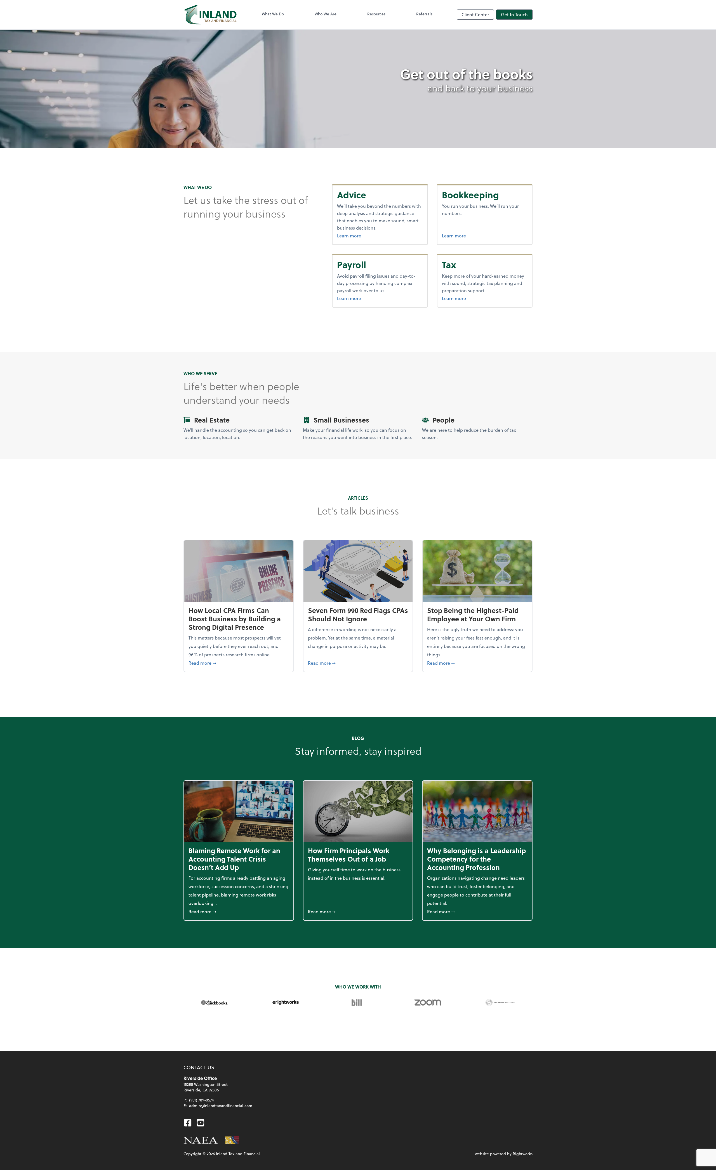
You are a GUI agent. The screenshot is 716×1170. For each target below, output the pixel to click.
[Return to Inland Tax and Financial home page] (210, 14)
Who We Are (325, 14)
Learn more (363, 235)
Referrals (424, 14)
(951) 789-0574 (201, 1100)
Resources (376, 14)
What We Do (273, 14)
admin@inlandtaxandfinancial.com (220, 1105)
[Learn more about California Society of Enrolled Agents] (232, 1140)
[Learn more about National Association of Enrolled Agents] (200, 1140)
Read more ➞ (239, 662)
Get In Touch (514, 14)
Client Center (475, 14)
